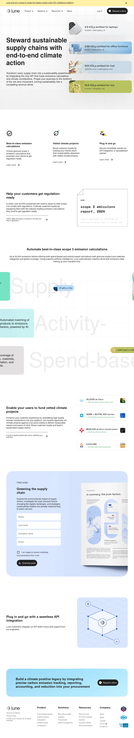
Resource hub (84, 714)
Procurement (62, 720)
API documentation (85, 725)
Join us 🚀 (103, 723)
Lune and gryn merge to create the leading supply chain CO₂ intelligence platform (40, 3)
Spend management (65, 722)
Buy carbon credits (64, 714)
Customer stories (85, 722)
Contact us (103, 726)
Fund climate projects (44, 714)
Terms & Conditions (13, 713)
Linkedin (103, 721)
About (102, 714)
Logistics (61, 717)
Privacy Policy (11, 716)
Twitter (102, 717)
